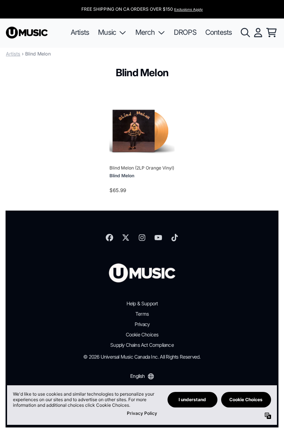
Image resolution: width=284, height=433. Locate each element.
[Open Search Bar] (245, 32)
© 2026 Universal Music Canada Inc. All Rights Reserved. (141, 357)
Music (107, 32)
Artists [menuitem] (80, 32)
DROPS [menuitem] (185, 32)
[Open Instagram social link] (142, 237)
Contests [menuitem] (218, 32)
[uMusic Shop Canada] (27, 32)
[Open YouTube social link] (158, 237)
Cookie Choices (142, 335)
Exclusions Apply (188, 9)
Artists (13, 54)
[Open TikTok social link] (174, 237)
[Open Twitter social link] (126, 237)
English (137, 376)
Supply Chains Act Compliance (142, 345)
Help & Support (142, 303)
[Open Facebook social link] (109, 237)
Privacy (142, 324)
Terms (142, 314)
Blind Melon (121, 175)
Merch (145, 32)
